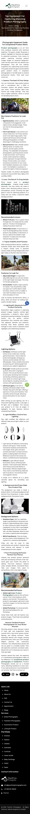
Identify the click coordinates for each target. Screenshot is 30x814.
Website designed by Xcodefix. (17, 809)
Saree (6, 767)
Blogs (17, 26)
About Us (7, 694)
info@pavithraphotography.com (15, 785)
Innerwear (7, 748)
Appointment (8, 706)
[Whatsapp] (27, 385)
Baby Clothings (9, 759)
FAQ (5, 698)
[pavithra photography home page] (12, 6)
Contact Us (8, 702)
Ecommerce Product (11, 725)
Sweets (6, 740)
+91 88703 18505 (10, 789)
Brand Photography (11, 717)
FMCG (6, 763)
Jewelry (7, 744)
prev (7, 674)
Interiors (7, 736)
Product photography (9, 48)
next (22, 674)
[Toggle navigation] (26, 6)
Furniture (7, 751)
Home (11, 26)
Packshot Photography (12, 721)
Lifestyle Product (10, 729)
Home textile (8, 755)
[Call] (27, 303)
